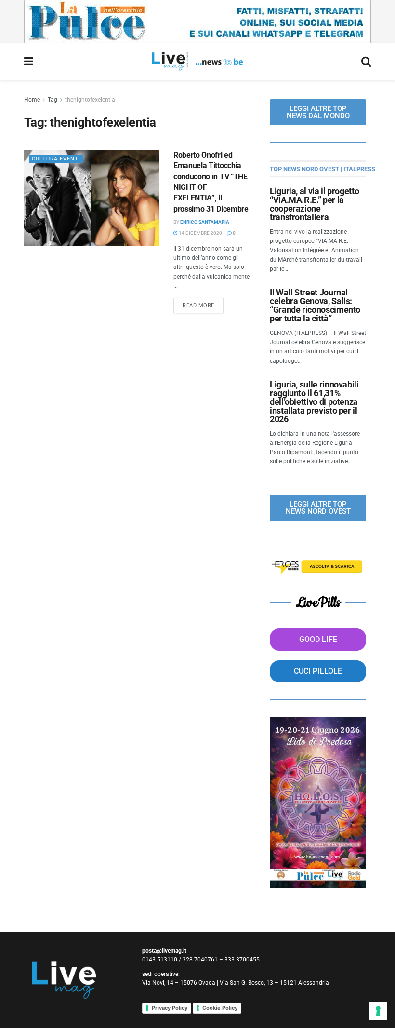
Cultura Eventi (56, 159)
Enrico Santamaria (204, 222)
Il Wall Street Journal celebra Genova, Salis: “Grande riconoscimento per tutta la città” (315, 305)
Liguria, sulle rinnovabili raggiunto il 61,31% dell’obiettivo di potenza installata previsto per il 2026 (314, 401)
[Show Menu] (28, 61)
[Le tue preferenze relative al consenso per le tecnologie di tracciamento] (378, 1011)
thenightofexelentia (90, 99)
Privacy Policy (169, 1007)
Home (32, 99)
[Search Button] (366, 61)
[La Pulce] (197, 21)
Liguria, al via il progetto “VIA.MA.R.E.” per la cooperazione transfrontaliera (314, 204)
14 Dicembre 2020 (200, 233)
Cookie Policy (219, 1007)
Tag (52, 99)
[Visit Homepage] (197, 61)
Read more (203, 303)
